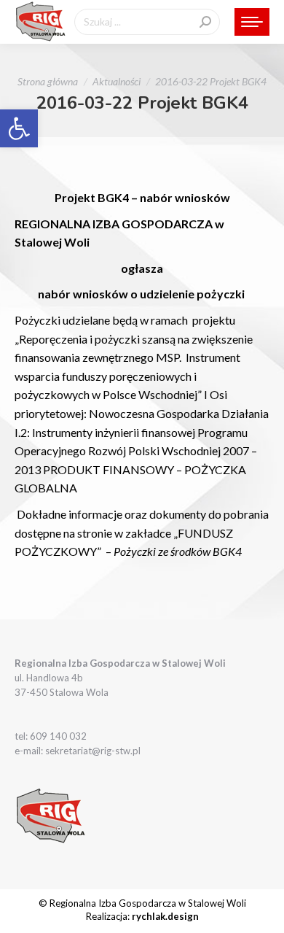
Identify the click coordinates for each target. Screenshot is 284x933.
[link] (19, 128)
